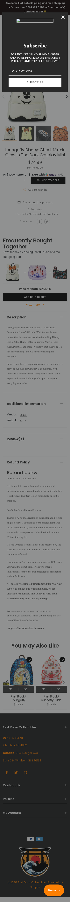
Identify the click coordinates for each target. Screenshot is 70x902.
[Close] (63, 17)
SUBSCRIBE (35, 82)
